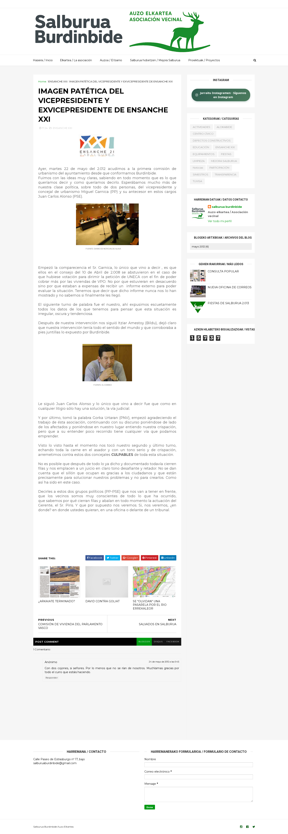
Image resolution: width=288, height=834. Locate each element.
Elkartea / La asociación (76, 60)
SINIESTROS (200, 174)
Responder (52, 677)
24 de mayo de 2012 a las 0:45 (164, 661)
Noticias (198, 167)
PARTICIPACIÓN (219, 167)
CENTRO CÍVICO (203, 133)
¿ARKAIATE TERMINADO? (56, 601)
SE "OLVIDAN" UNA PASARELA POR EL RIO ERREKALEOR (150, 604)
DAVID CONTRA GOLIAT (102, 601)
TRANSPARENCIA (225, 174)
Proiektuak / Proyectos (204, 60)
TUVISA (197, 181)
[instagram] (241, 827)
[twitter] (254, 827)
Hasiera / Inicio (43, 60)
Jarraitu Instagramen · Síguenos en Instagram (223, 95)
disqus (158, 641)
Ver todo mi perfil (220, 221)
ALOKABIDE (224, 127)
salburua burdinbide (227, 207)
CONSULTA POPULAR (223, 271)
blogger (144, 641)
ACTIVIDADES (201, 127)
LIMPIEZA (199, 160)
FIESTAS (226, 154)
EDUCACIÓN (201, 147)
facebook (173, 641)
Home (42, 81)
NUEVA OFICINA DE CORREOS (230, 287)
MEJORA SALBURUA (224, 160)
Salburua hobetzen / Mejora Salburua (155, 60)
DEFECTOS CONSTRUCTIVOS (212, 140)
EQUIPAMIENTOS (204, 154)
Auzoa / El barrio (111, 60)
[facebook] (247, 827)
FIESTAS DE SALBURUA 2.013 (228, 303)
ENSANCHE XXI (57, 81)
